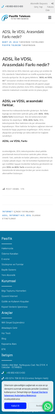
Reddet (39, 405)
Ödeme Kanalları (10, 253)
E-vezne (6, 259)
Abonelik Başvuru (39, 3)
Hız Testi (6, 333)
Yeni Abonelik (8, 275)
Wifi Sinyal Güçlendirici (13, 322)
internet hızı (17, 215)
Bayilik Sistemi (9, 269)
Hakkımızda (7, 248)
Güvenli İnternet (10, 296)
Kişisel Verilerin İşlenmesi (15, 307)
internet (7, 211)
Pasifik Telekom (11, 45)
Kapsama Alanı (9, 344)
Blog (4, 338)
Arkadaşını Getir (9, 328)
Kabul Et (15, 405)
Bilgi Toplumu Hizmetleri (14, 290)
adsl (5, 215)
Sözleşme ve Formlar (13, 264)
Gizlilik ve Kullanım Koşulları (15, 301)
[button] (49, 17)
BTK (4, 349)
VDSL (28, 215)
